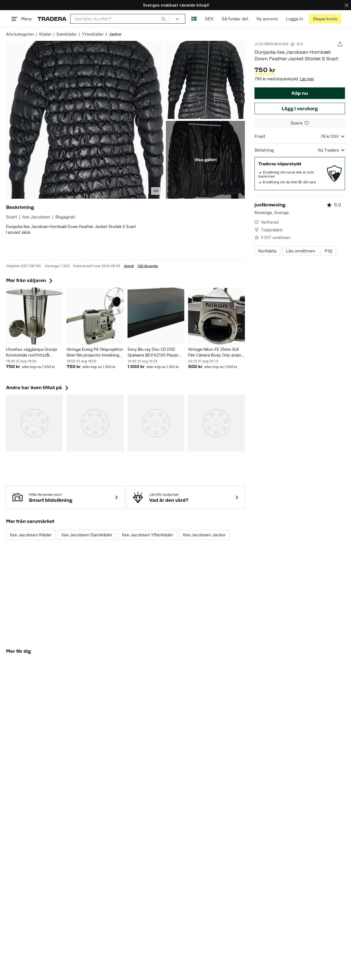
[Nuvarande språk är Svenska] (194, 19)
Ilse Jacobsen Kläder (31, 534)
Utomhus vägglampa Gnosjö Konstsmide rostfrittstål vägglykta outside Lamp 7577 (33, 352)
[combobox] (119, 18)
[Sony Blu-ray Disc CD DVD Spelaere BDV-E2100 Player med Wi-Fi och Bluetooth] (156, 315)
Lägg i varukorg (300, 108)
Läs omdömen (300, 251)
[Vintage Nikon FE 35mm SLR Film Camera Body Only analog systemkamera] (216, 315)
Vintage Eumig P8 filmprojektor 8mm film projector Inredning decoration (95, 352)
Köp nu (299, 93)
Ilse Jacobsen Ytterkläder (147, 534)
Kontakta (267, 251)
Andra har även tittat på (38, 387)
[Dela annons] (340, 44)
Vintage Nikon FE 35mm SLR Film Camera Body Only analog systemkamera (216, 352)
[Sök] (163, 18)
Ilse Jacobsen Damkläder (86, 534)
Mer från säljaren (30, 280)
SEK (209, 18)
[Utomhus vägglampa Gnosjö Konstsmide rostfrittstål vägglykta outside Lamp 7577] (34, 315)
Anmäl (129, 266)
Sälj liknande (148, 266)
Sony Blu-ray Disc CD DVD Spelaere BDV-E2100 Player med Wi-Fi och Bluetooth (153, 352)
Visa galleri (205, 159)
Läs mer (307, 78)
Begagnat (65, 217)
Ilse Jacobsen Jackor (204, 534)
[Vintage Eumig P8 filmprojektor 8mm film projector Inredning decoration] (95, 315)
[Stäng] (346, 5)
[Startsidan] (52, 19)
